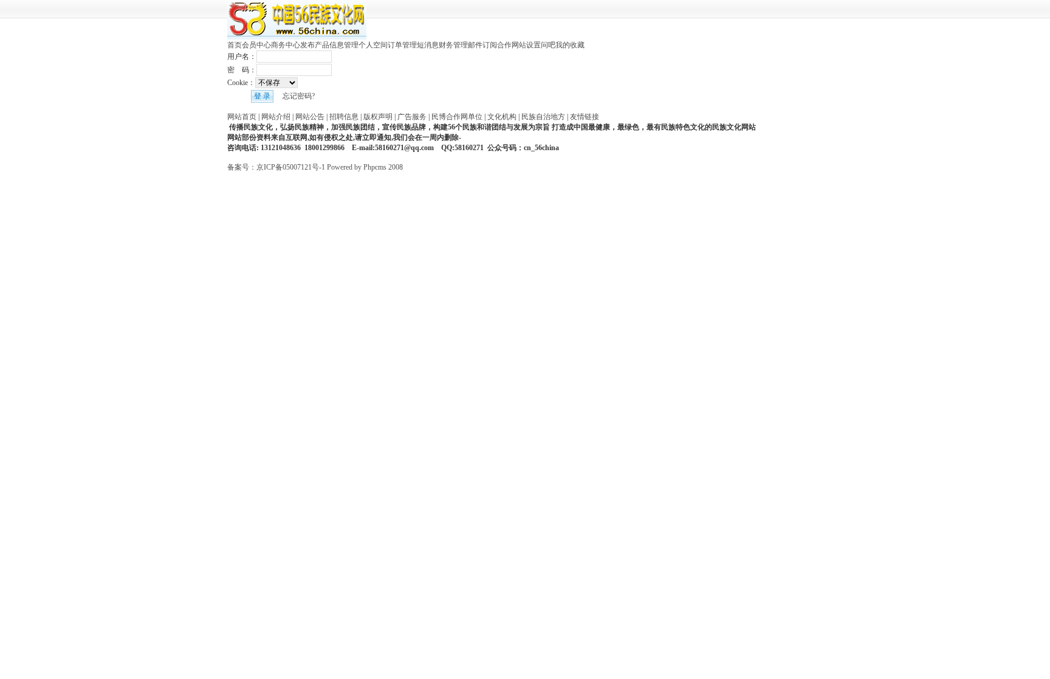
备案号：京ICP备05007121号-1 (276, 167)
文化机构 (501, 116)
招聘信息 (344, 116)
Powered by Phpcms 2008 (365, 167)
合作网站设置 (519, 45)
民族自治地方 (543, 116)
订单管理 (402, 45)
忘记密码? (299, 96)
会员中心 (256, 45)
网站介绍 (275, 116)
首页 (234, 45)
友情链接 (584, 116)
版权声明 (378, 116)
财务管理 (453, 45)
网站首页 (241, 116)
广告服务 (412, 116)
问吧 (548, 45)
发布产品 (314, 45)
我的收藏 (570, 45)
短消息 (428, 45)
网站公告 (309, 116)
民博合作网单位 (456, 116)
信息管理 (344, 45)
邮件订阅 (482, 45)
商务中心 (285, 45)
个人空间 (373, 45)
